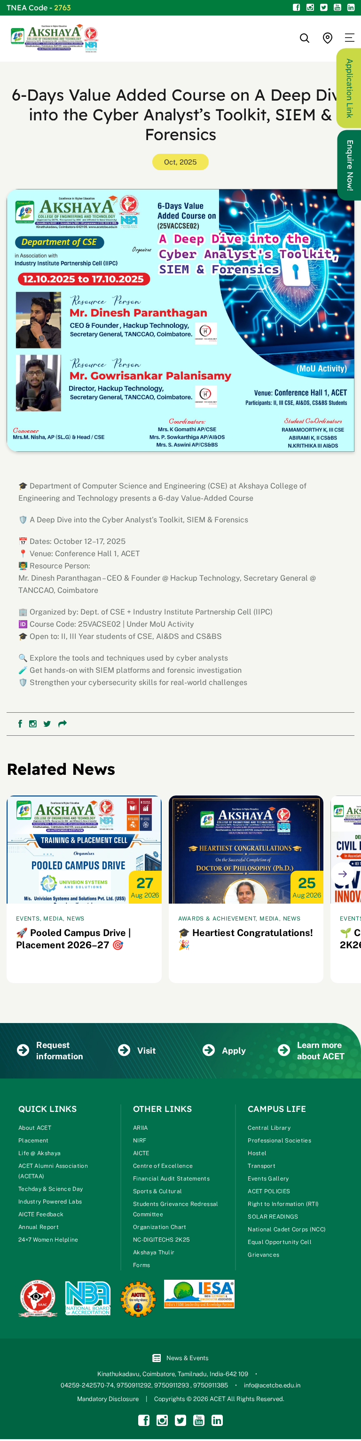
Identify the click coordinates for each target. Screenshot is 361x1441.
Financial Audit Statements (171, 1178)
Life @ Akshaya (39, 1153)
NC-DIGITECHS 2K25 (161, 1239)
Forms (141, 1265)
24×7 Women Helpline (48, 1239)
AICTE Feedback (40, 1214)
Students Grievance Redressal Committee (175, 1209)
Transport (261, 1166)
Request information (59, 1050)
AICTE (141, 1153)
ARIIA (140, 1128)
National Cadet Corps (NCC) (287, 1229)
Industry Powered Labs (50, 1201)
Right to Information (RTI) (283, 1204)
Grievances (263, 1255)
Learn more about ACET (321, 1050)
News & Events (187, 1358)
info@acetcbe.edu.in (272, 1385)
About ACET (34, 1128)
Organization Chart (159, 1227)
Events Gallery (268, 1178)
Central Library (269, 1128)
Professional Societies (279, 1140)
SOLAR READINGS (273, 1216)
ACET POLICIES (269, 1191)
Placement (33, 1140)
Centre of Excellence (163, 1166)
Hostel (257, 1153)
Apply (234, 1050)
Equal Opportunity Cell (280, 1242)
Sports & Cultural (157, 1191)
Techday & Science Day (50, 1189)
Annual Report (38, 1227)
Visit (146, 1050)
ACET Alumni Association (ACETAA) (53, 1171)
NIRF (139, 1140)
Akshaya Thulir (153, 1252)
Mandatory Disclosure (108, 1398)
